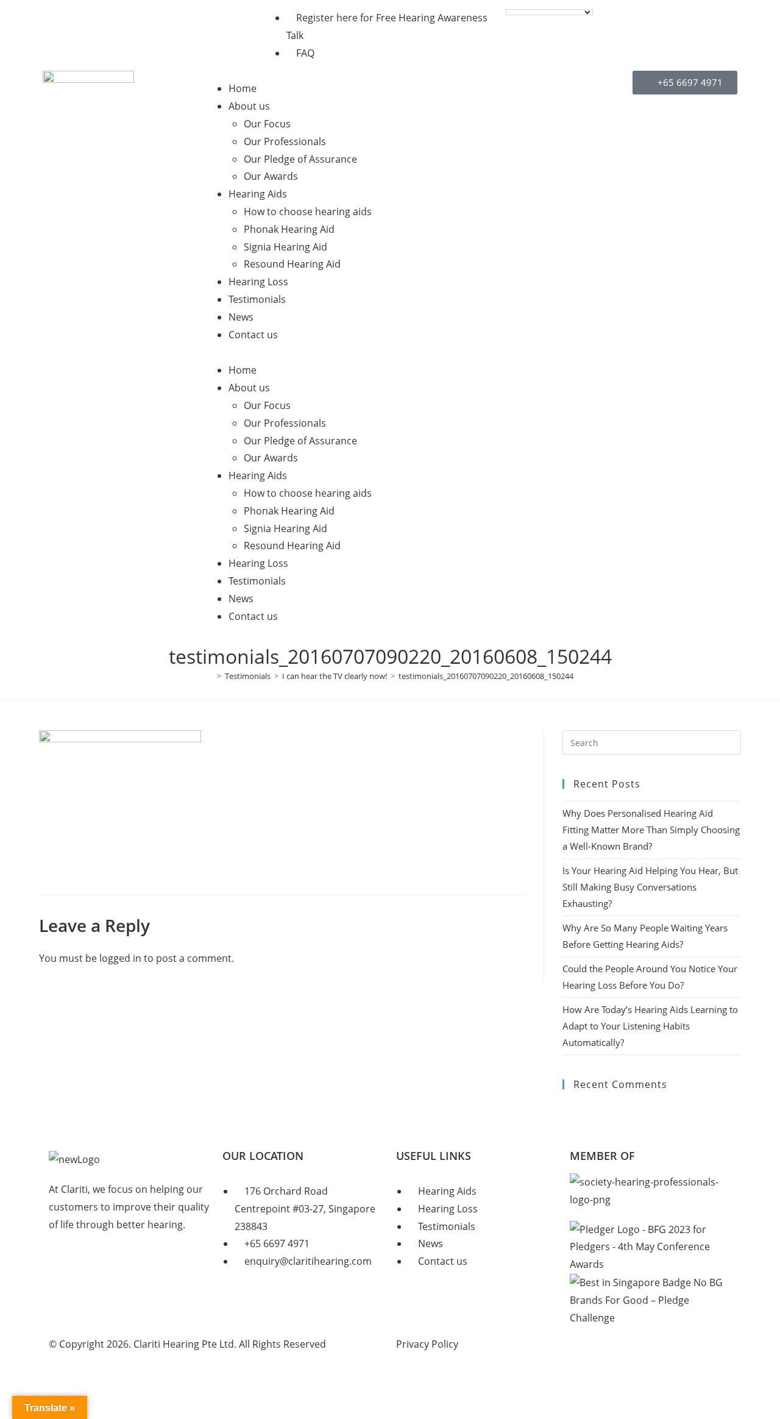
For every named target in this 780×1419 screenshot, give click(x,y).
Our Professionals (285, 141)
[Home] (210, 675)
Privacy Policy (427, 1344)
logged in (120, 958)
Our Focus (267, 123)
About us (249, 106)
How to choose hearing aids (308, 211)
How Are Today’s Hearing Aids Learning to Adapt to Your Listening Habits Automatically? (650, 1025)
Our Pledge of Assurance (300, 159)
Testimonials (257, 299)
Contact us (253, 334)
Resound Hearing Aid (292, 264)
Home (243, 88)
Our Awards (271, 176)
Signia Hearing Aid (285, 247)
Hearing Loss (258, 281)
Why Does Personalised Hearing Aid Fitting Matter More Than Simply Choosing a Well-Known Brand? (651, 829)
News (241, 317)
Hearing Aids (258, 194)
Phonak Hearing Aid (289, 229)
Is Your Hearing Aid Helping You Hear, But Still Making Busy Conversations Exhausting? (650, 886)
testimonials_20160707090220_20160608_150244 (486, 675)
